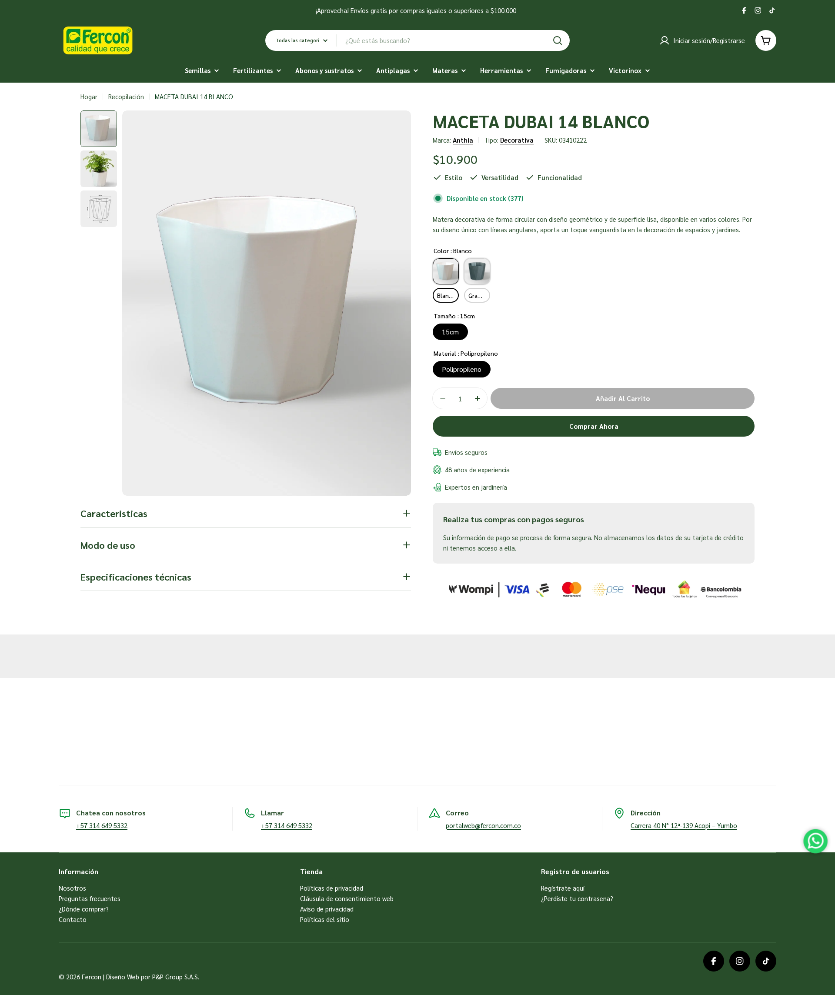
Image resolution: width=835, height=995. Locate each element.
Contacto (73, 919)
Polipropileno (461, 369)
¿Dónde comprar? (84, 909)
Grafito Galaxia (479, 295)
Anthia (463, 140)
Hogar (88, 96)
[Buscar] (557, 40)
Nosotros (72, 888)
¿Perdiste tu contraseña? (577, 898)
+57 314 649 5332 (101, 825)
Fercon (91, 976)
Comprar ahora (593, 426)
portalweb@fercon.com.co (483, 825)
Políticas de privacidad (331, 888)
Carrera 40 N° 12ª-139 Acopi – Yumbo (684, 825)
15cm (450, 331)
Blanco (446, 295)
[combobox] (417, 40)
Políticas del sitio (324, 919)
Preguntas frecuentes (89, 898)
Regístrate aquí (562, 888)
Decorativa (517, 140)
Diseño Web (122, 976)
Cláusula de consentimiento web (347, 898)
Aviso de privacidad (327, 909)
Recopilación (126, 96)
